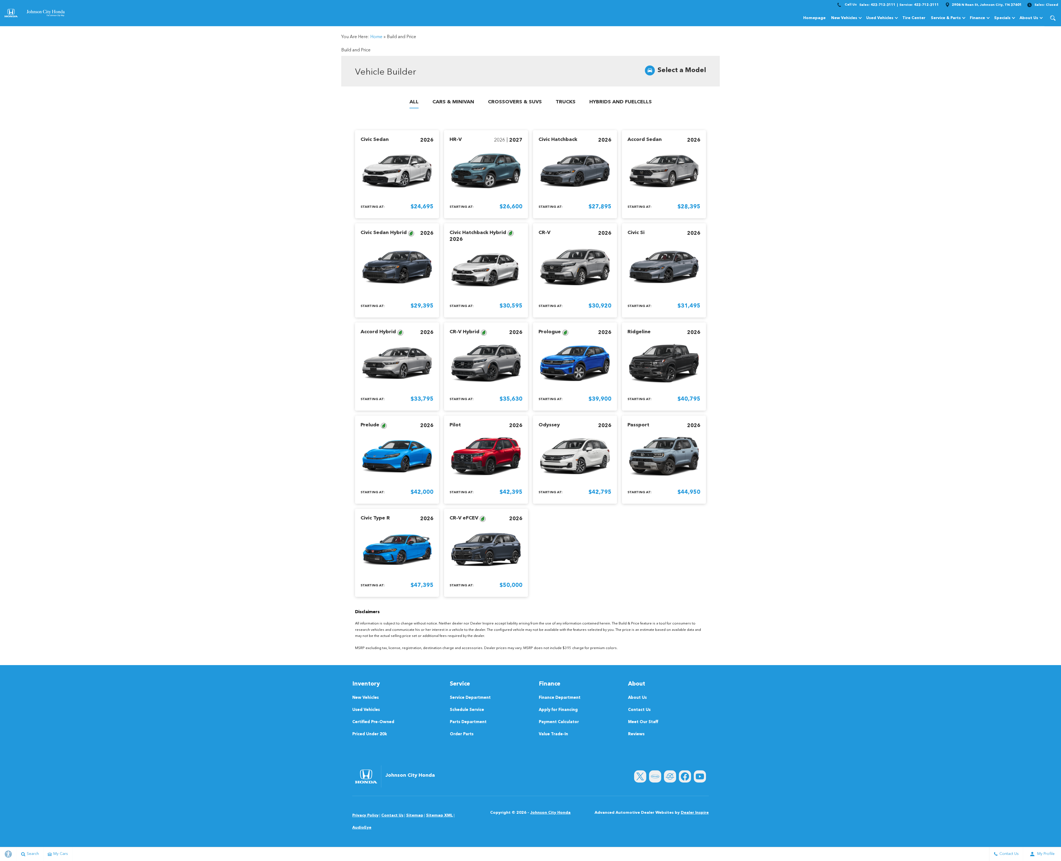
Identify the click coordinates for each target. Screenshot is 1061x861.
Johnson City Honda (550, 813)
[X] (640, 776)
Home (376, 37)
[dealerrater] (670, 776)
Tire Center (913, 18)
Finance (977, 18)
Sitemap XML (439, 815)
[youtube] (700, 776)
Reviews (636, 734)
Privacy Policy (365, 815)
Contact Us (639, 710)
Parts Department (468, 722)
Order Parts (462, 734)
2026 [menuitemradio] (427, 140)
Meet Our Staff (643, 722)
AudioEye (361, 828)
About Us (1029, 18)
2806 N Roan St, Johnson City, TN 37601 (987, 5)
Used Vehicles (879, 18)
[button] (1052, 18)
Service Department (470, 698)
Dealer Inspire (695, 813)
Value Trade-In (553, 734)
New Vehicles (844, 18)
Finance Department (560, 698)
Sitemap (414, 815)
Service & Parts (946, 18)
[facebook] (685, 776)
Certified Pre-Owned (373, 722)
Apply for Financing (558, 710)
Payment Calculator (559, 722)
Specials (1002, 18)
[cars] (655, 776)
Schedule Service (467, 710)
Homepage (814, 18)
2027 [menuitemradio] (515, 140)
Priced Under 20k (369, 734)
